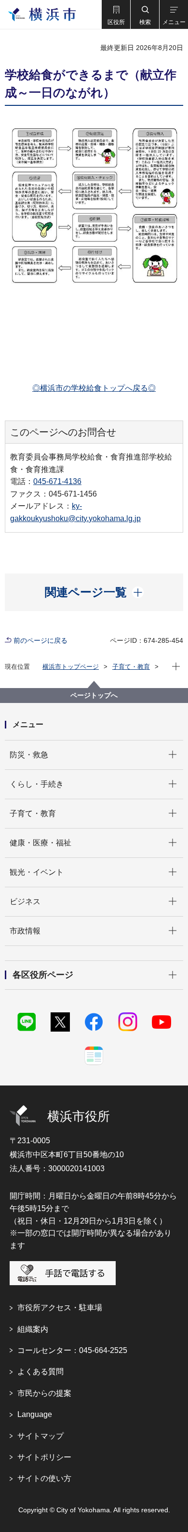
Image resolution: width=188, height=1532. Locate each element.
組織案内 (32, 1329)
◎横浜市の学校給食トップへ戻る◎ (94, 388)
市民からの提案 (44, 1393)
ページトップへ (94, 695)
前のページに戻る (40, 640)
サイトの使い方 (44, 1478)
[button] (115, 14)
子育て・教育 (131, 666)
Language (34, 1414)
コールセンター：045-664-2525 (72, 1350)
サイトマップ (40, 1436)
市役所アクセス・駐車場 (59, 1307)
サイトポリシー (44, 1457)
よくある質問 (40, 1371)
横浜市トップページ (70, 666)
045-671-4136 (57, 481)
